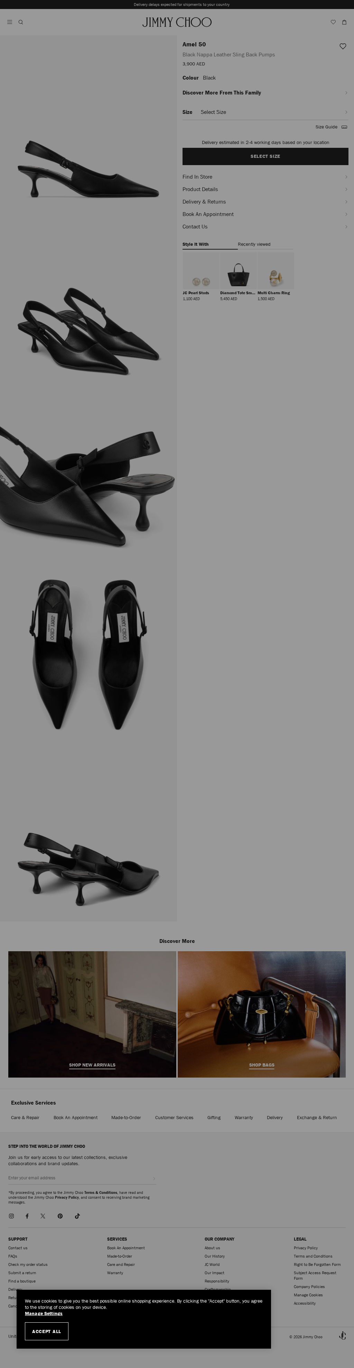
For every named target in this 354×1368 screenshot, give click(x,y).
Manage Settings (44, 1313)
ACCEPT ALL (46, 1331)
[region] (144, 1319)
